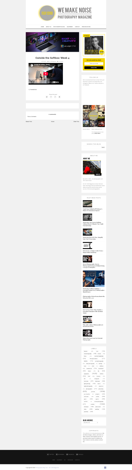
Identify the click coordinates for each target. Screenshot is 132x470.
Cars (97, 351)
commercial (89, 368)
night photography (88, 386)
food (89, 376)
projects (97, 394)
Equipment (59, 459)
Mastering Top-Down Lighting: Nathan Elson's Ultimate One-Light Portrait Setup (93, 224)
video (85, 409)
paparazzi (101, 386)
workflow (86, 411)
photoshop (101, 388)
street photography (98, 401)
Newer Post (29, 121)
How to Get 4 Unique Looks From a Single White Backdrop (93, 251)
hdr (84, 378)
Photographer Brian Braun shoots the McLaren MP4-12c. (94, 297)
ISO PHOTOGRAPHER (98, 356)
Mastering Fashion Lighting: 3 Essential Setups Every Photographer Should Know (94, 290)
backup (100, 363)
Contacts (77, 459)
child (93, 366)
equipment (86, 373)
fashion (101, 373)
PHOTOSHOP (70, 459)
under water (98, 406)
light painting (87, 383)
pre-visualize (87, 394)
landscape (97, 381)
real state (86, 396)
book (85, 366)
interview (86, 381)
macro (99, 383)
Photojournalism (93, 358)
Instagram (61, 454)
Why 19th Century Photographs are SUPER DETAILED (93, 325)
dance (89, 371)
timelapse (86, 406)
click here (97, 133)
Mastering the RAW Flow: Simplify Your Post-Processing (93, 238)
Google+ (80, 454)
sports (97, 399)
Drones (99, 353)
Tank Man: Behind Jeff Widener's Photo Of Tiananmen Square (92, 209)
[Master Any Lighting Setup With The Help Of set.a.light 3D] (52, 42)
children (101, 366)
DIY (65, 459)
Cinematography (87, 353)
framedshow (33, 89)
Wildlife (85, 361)
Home (52, 121)
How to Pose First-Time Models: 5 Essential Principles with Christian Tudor (93, 311)
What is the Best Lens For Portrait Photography (92, 339)
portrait (93, 391)
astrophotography (99, 361)
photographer (89, 388)
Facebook (71, 454)
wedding (97, 409)
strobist (92, 404)
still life (86, 401)
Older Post (76, 121)
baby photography (90, 363)
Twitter (51, 454)
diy (98, 371)
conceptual (100, 368)
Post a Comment (32, 116)
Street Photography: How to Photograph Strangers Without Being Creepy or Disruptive (94, 265)
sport (85, 399)
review (97, 396)
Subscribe (94, 67)
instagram (96, 378)
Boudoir (85, 351)
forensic (98, 376)
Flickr (85, 356)
